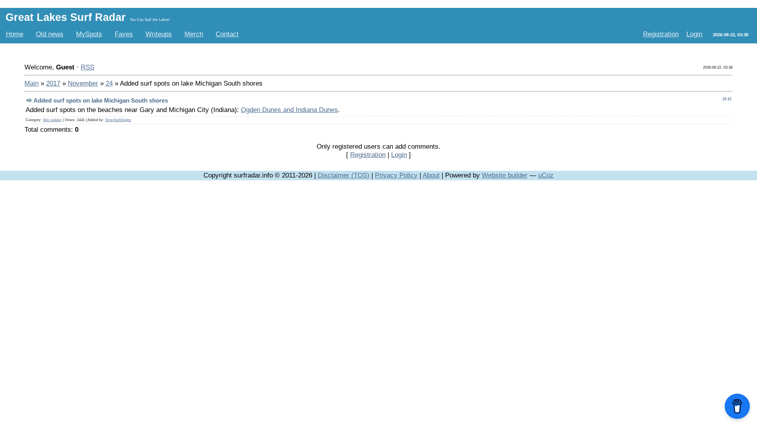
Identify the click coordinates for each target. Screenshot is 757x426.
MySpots (89, 34)
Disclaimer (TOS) (343, 175)
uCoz (546, 175)
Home (14, 34)
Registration (661, 34)
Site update (52, 120)
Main (31, 83)
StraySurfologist (118, 120)
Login (694, 34)
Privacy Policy (396, 175)
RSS (87, 67)
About (431, 175)
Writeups (158, 34)
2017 (53, 83)
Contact (227, 34)
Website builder (505, 175)
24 (109, 83)
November (83, 83)
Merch (194, 34)
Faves (124, 34)
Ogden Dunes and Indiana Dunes (289, 110)
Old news (49, 34)
